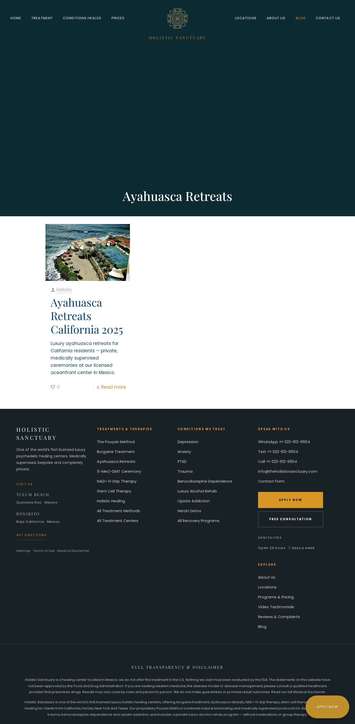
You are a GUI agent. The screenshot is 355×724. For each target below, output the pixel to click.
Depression (188, 441)
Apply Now (290, 500)
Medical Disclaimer (73, 551)
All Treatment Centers (117, 520)
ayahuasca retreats (227, 702)
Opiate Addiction (194, 501)
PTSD (182, 461)
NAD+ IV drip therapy (262, 702)
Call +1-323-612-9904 (277, 461)
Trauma (185, 471)
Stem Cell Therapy (114, 491)
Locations (267, 587)
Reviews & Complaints (279, 616)
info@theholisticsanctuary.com (287, 471)
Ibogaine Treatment (116, 451)
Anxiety (184, 451)
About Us (266, 577)
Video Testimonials (276, 607)
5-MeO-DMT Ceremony (119, 471)
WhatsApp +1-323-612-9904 (284, 441)
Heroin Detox (189, 510)
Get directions (31, 535)
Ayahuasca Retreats (116, 461)
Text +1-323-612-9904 (278, 451)
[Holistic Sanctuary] (177, 18)
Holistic (64, 290)
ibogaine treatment (192, 702)
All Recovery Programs (198, 520)
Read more (113, 387)
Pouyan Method (169, 708)
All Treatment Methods (118, 510)
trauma (54, 714)
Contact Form (271, 481)
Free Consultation (290, 519)
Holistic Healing (111, 501)
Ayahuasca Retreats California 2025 (87, 315)
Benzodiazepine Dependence (205, 481)
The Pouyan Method (116, 441)
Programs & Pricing (276, 597)
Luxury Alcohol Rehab (197, 491)
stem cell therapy (295, 702)
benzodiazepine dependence (86, 714)
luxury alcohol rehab (205, 714)
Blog (262, 626)
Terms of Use (44, 551)
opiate (126, 714)
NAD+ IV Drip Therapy (116, 481)
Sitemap (23, 551)
